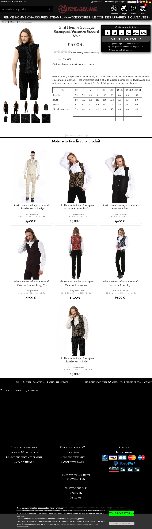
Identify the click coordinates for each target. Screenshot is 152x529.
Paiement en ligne (24, 462)
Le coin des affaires (109, 17)
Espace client (72, 452)
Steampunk (58, 17)
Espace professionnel (72, 457)
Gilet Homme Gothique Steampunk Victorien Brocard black (76, 206)
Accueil (4, 22)
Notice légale (124, 452)
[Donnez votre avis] (90, 53)
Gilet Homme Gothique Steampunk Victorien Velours (121, 206)
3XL (143, 32)
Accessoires (79, 17)
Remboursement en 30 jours (101, 382)
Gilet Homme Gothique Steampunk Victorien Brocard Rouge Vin (32, 283)
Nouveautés (138, 17)
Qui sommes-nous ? (72, 447)
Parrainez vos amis (72, 462)
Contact (124, 447)
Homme (20, 17)
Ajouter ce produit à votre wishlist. (125, 43)
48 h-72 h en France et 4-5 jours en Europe (42, 382)
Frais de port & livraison (121, 50)
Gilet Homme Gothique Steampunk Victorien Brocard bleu (76, 359)
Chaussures (38, 17)
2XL (135, 32)
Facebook (110, 2)
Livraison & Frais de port (24, 452)
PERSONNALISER (121, 524)
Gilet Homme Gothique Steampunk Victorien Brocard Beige (32, 206)
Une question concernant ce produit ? (126, 47)
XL (128, 32)
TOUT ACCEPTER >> (121, 513)
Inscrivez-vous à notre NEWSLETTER (76, 477)
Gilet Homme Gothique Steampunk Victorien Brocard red (76, 283)
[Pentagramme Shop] (78, 9)
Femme (8, 17)
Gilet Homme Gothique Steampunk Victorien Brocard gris (121, 283)
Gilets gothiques (25, 22)
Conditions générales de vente (24, 457)
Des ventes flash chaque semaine (19, 390)
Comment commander (24, 447)
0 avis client (76, 53)
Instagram (122, 2)
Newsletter (97, 2)
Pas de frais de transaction (135, 382)
